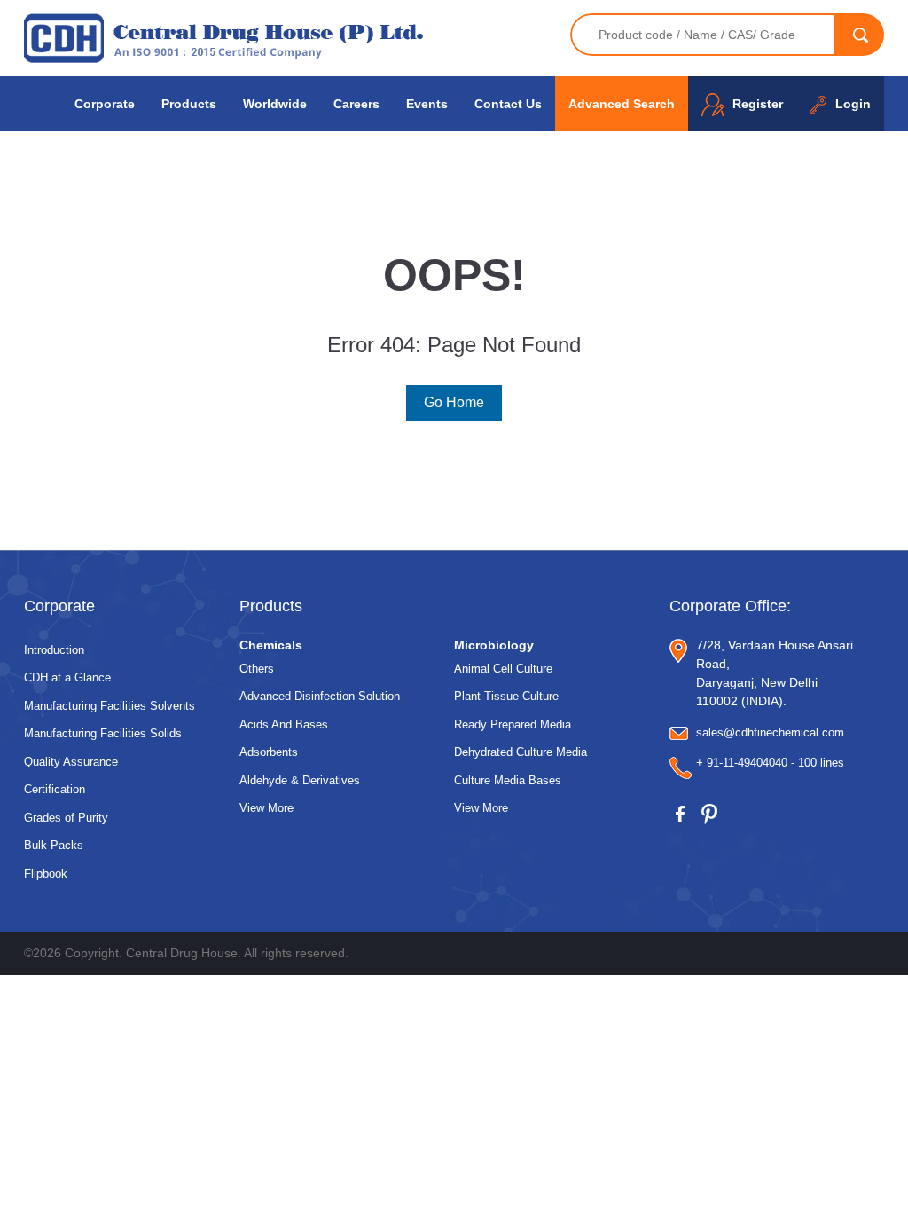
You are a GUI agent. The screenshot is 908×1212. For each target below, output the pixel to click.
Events (427, 104)
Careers (356, 104)
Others (256, 668)
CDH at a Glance (67, 677)
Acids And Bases (283, 724)
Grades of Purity (66, 817)
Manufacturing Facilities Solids (103, 733)
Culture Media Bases (507, 780)
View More (266, 808)
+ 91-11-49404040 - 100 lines (770, 762)
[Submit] (860, 34)
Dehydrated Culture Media (520, 752)
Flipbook (45, 873)
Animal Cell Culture (503, 668)
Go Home (454, 402)
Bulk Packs (53, 845)
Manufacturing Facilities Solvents (109, 705)
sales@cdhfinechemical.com (770, 732)
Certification (54, 789)
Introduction (54, 650)
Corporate (104, 104)
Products (188, 104)
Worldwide (275, 104)
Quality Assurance (71, 761)
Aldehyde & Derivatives (299, 780)
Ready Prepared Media (512, 724)
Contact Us (508, 104)
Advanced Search (621, 104)
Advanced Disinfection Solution (319, 696)
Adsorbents (268, 752)
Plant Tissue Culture (506, 696)
